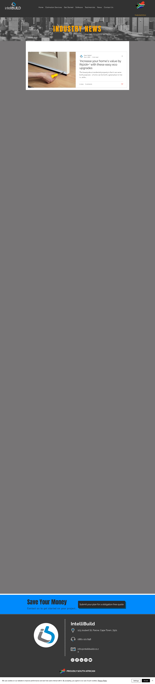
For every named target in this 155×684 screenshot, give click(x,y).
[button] (124, 46)
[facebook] (77, 660)
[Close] (152, 680)
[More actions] (123, 56)
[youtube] (90, 660)
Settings (136, 681)
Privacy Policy (102, 681)
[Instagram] (86, 660)
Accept (146, 681)
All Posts (31, 45)
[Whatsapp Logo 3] (72, 660)
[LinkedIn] (81, 660)
